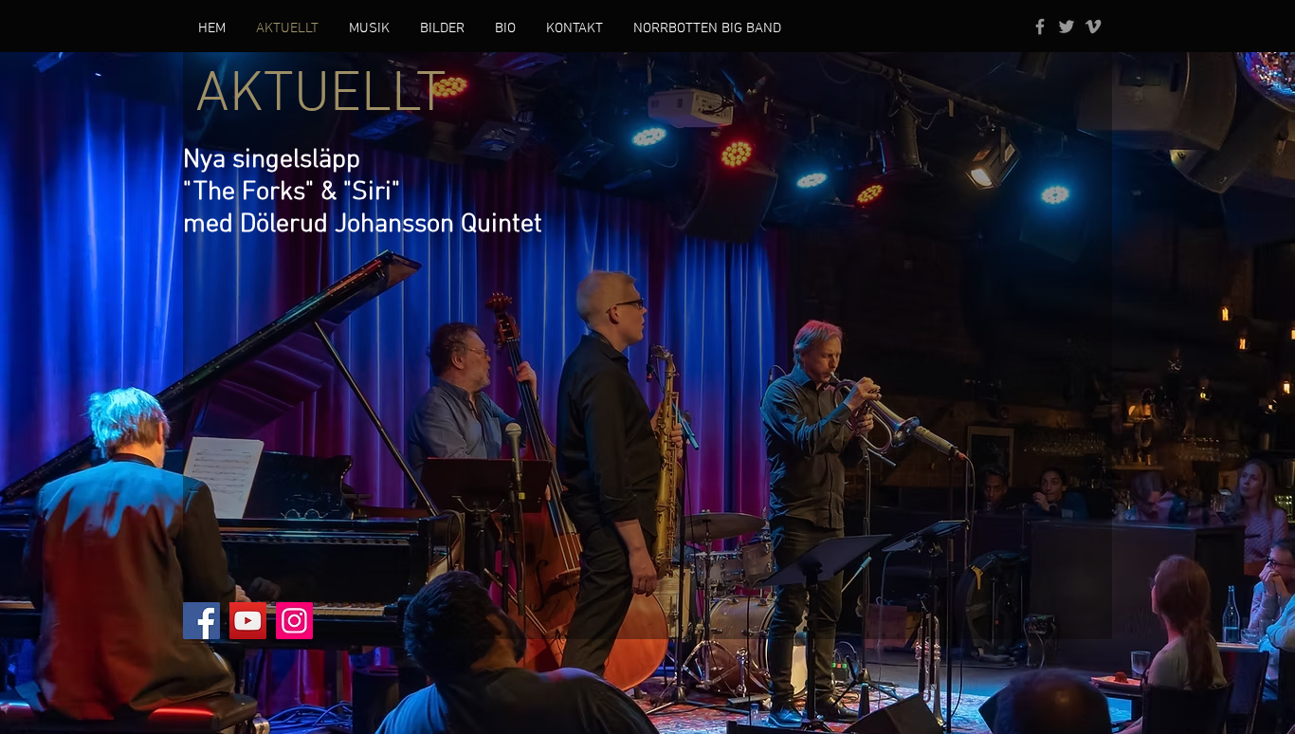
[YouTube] (247, 620)
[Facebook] (201, 620)
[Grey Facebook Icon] (1040, 26)
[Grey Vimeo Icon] (1093, 26)
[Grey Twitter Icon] (1066, 26)
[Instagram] (294, 620)
